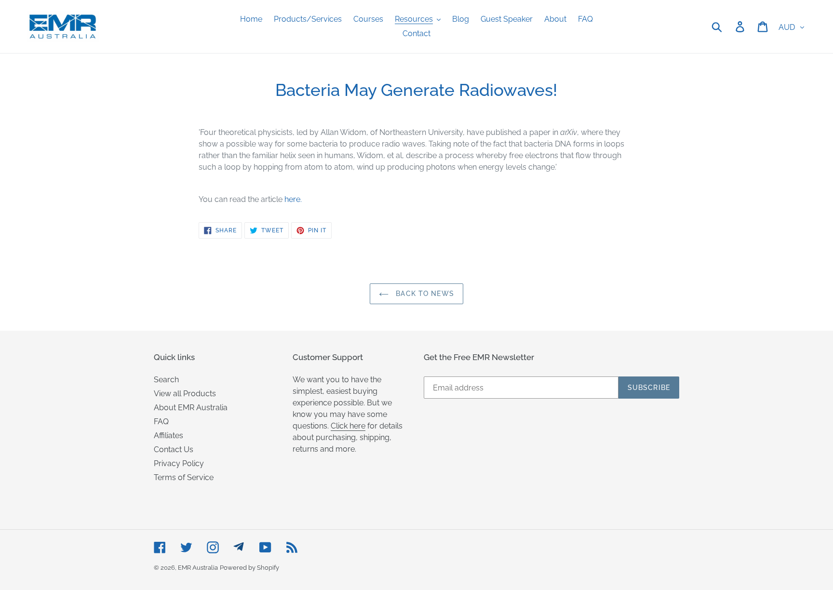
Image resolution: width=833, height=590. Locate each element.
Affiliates (168, 435)
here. (293, 199)
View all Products (185, 393)
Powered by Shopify (249, 567)
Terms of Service (184, 477)
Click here (348, 425)
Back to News (423, 293)
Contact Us (173, 449)
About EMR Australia (191, 407)
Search (166, 379)
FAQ (161, 421)
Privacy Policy (179, 463)
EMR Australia (198, 567)
